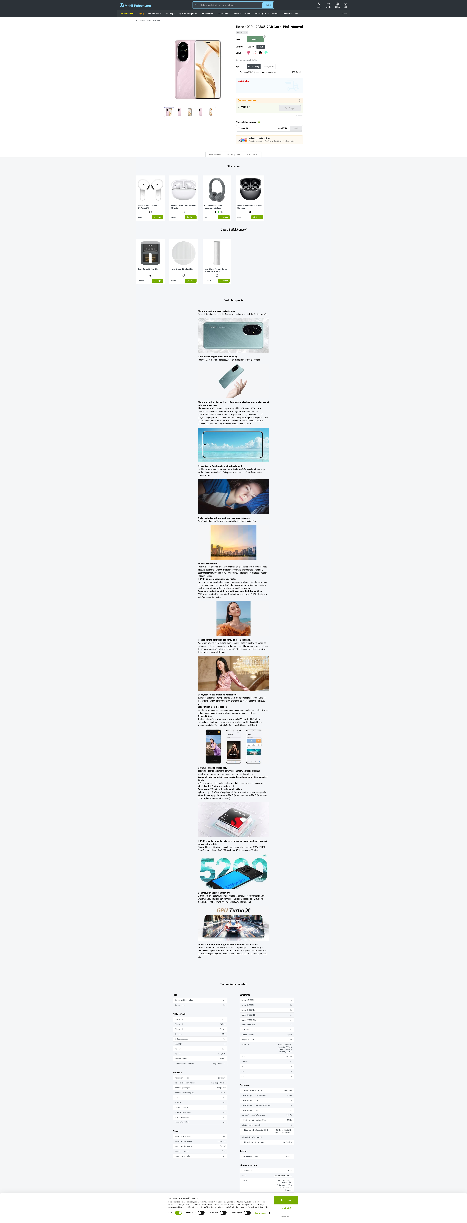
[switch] (201, 1213)
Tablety (247, 14)
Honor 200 (156, 20)
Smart (236, 14)
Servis (344, 14)
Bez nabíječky (253, 66)
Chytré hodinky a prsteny (187, 14)
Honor (149, 20)
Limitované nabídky (127, 14)
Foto (296, 14)
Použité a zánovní (154, 14)
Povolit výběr (286, 1208)
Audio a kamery (223, 14)
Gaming (275, 14)
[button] (233, 5)
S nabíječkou (269, 66)
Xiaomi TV (286, 14)
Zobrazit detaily (261, 1213)
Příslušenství (207, 14)
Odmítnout (286, 1216)
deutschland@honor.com (283, 1175)
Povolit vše (286, 1200)
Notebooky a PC (261, 14)
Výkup (141, 14)
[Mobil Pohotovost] (135, 5)
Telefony (169, 14)
